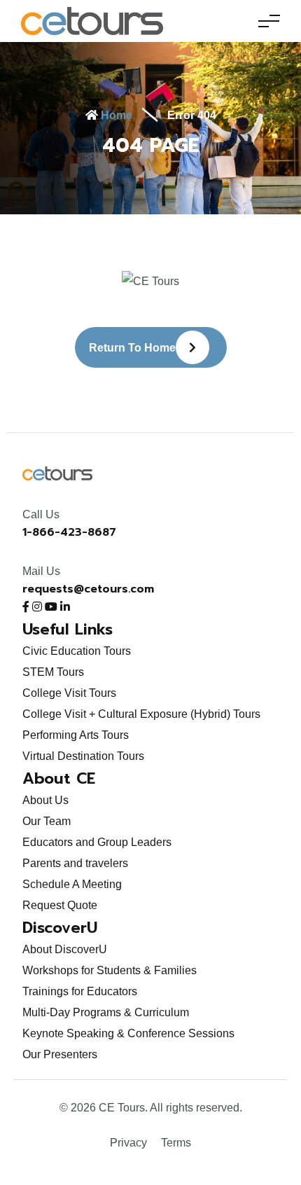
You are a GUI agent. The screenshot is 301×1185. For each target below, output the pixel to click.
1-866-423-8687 (69, 532)
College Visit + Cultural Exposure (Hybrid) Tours (141, 714)
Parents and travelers (75, 863)
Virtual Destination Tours (83, 756)
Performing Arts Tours (75, 735)
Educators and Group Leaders (97, 842)
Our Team (46, 821)
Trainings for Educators (79, 991)
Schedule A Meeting (72, 884)
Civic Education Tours (76, 651)
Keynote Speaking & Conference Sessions (128, 1033)
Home (115, 115)
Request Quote (59, 905)
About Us (45, 800)
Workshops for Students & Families (109, 970)
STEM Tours (53, 672)
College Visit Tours (69, 693)
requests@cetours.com (88, 589)
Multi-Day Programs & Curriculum (105, 1012)
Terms (176, 1143)
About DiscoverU (64, 949)
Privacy (128, 1143)
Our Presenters (59, 1054)
